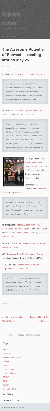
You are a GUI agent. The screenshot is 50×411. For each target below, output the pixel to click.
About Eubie (14, 36)
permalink (16, 303)
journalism (7, 353)
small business (9, 373)
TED (5, 380)
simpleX (22, 407)
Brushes (28, 178)
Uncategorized (9, 388)
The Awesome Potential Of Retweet (29, 74)
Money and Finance (11, 357)
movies (6, 361)
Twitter (6, 384)
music (5, 365)
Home (5, 36)
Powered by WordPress (10, 407)
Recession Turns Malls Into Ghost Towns (25, 254)
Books (5, 349)
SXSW (6, 377)
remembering (9, 369)
